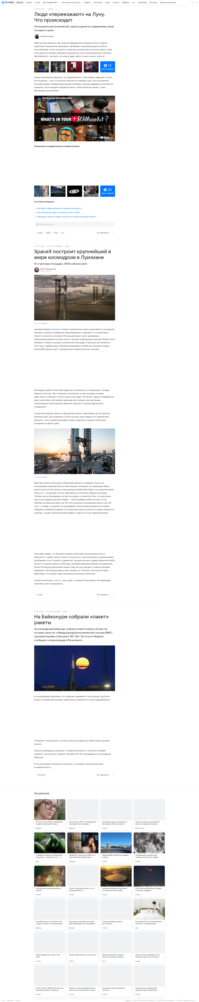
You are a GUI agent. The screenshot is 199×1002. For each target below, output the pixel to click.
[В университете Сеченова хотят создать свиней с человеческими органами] (49, 914)
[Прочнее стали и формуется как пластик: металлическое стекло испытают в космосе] (82, 981)
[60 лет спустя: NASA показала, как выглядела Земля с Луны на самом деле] (49, 981)
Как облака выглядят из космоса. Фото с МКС (59, 212)
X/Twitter (44, 323)
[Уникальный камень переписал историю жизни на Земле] (116, 881)
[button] (41, 66)
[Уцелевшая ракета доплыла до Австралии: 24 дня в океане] (116, 814)
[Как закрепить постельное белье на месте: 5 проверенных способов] (149, 914)
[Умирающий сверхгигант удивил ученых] (116, 848)
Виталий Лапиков (46, 36)
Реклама (17, 1000)
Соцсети (50, 9)
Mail (3, 1000)
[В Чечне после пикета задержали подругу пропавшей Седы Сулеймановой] (49, 814)
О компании (9, 1000)
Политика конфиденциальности (185, 1000)
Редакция (128, 1000)
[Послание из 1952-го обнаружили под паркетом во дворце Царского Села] (82, 814)
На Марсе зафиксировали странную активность (60, 208)
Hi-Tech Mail (58, 246)
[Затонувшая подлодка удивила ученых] (49, 881)
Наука (67, 246)
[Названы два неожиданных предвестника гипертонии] (149, 981)
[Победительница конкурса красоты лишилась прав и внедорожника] (116, 947)
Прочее (65, 611)
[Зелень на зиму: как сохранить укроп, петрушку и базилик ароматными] (149, 814)
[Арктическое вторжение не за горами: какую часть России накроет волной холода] (149, 947)
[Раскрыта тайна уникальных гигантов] (116, 981)
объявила (55, 329)
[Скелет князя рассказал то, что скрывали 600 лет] (82, 881)
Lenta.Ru (57, 611)
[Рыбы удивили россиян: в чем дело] (49, 947)
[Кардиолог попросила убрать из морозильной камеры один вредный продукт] (82, 848)
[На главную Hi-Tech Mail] (9, 2)
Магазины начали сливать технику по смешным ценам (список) (67, 217)
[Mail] (3, 2)
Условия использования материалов (144, 1000)
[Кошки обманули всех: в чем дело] (82, 947)
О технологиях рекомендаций (166, 1000)
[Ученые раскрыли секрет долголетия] (116, 914)
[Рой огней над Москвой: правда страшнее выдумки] (149, 881)
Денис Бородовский (48, 269)
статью (56, 580)
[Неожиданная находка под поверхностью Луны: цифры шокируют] (149, 848)
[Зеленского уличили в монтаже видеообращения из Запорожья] (82, 914)
